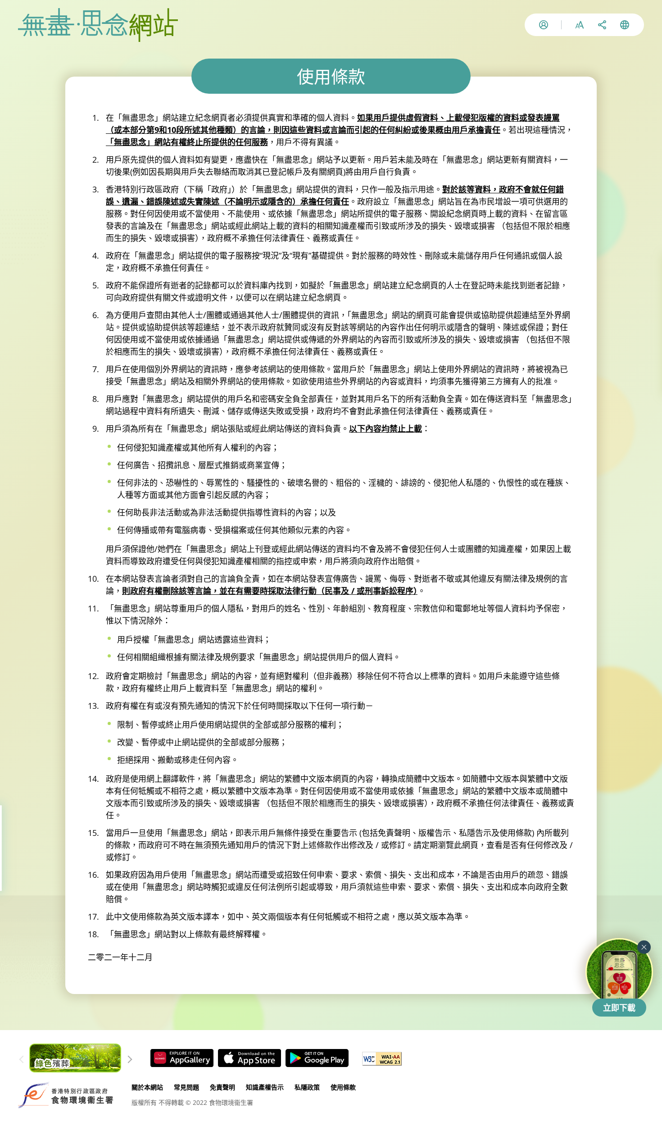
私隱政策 (307, 1087)
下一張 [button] (126, 1058)
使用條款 (343, 1087)
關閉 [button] (644, 947)
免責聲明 (222, 1087)
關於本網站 (147, 1087)
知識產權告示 (265, 1087)
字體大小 (580, 25)
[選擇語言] (625, 25)
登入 (544, 25)
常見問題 (186, 1087)
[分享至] (602, 25)
